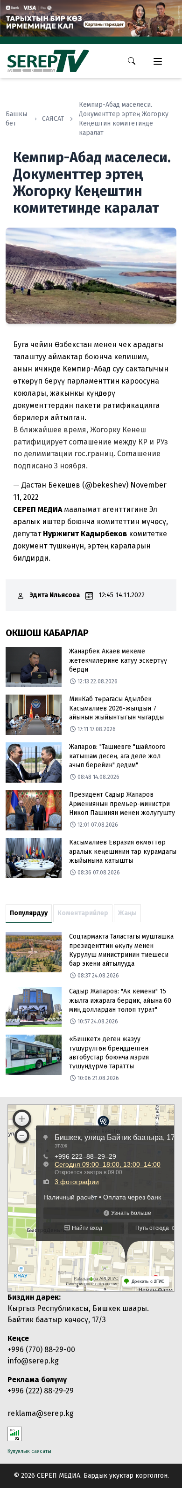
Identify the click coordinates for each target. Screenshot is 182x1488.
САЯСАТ (53, 119)
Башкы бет (16, 118)
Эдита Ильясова (55, 595)
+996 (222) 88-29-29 (40, 1390)
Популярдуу (29, 913)
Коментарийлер (82, 913)
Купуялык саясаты (29, 1451)
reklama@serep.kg (40, 1413)
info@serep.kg (33, 1360)
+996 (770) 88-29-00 (41, 1349)
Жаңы (127, 913)
